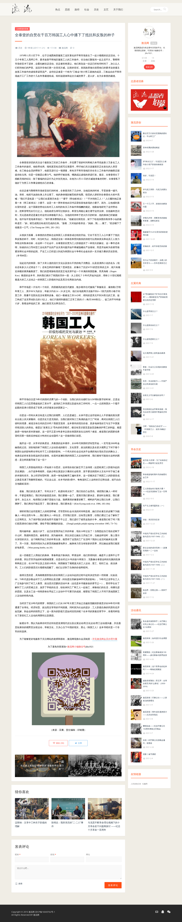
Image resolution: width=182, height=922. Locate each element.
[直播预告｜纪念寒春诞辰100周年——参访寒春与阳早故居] (136, 655)
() (59, 743)
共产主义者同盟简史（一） (154, 505)
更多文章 (149, 67)
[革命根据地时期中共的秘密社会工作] (136, 477)
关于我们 (118, 9)
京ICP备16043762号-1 (45, 911)
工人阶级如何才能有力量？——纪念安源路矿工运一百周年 (155, 491)
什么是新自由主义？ (151, 325)
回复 (153, 61)
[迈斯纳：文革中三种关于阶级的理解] (32, 808)
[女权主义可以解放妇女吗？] (136, 397)
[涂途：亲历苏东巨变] (136, 522)
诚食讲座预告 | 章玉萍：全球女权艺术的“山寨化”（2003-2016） (155, 683)
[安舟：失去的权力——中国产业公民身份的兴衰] (136, 383)
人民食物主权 (136, 784)
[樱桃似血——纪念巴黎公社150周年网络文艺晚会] (136, 728)
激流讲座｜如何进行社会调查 (155, 638)
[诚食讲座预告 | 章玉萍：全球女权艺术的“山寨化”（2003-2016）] (136, 683)
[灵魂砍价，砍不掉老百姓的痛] (136, 248)
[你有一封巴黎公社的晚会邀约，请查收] (136, 742)
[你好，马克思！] (136, 178)
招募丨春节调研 (149, 754)
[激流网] (23, 8)
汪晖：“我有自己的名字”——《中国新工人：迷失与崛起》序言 (155, 429)
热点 (57, 9)
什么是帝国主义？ (150, 311)
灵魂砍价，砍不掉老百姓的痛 (155, 246)
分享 (79, 743)
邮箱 (53, 854)
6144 (144, 57)
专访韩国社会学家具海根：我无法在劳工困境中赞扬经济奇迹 (155, 412)
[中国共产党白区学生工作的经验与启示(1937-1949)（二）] (136, 564)
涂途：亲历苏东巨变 (151, 519)
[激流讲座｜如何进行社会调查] (136, 641)
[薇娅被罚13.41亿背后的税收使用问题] (136, 234)
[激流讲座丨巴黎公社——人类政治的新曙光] (136, 700)
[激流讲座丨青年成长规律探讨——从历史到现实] (136, 714)
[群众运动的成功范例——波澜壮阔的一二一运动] (136, 550)
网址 (88, 854)
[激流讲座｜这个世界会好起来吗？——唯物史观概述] (136, 669)
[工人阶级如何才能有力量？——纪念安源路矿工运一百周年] (136, 491)
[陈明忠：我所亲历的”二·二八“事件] (68, 808)
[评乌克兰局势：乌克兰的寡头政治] (136, 192)
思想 (67, 9)
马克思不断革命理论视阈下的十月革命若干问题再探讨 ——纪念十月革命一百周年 (104, 826)
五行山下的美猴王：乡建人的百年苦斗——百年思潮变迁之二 (155, 263)
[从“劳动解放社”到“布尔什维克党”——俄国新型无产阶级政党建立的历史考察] (136, 296)
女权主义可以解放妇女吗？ (154, 395)
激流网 (65, 47)
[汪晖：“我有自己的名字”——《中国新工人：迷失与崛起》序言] (136, 428)
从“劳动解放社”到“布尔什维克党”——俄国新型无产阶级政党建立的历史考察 (155, 297)
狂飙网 (144, 784)
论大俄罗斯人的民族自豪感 (154, 353)
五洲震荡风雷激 (22, 29)
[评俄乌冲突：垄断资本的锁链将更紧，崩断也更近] (136, 220)
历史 (96, 9)
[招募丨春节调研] (136, 757)
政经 (77, 9)
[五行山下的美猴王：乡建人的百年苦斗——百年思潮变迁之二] (136, 262)
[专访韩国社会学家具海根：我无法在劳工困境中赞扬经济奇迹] (136, 411)
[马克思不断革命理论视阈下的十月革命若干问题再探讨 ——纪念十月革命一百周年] (105, 808)
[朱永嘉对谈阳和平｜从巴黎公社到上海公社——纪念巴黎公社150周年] (136, 623)
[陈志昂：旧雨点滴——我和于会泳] (136, 592)
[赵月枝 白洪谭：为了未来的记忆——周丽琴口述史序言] (136, 463)
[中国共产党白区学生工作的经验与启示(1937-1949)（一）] (136, 578)
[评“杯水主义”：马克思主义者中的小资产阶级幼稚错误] (136, 164)
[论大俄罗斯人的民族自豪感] (136, 355)
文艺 (106, 9)
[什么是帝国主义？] (136, 313)
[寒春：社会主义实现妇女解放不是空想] (136, 369)
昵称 (17, 854)
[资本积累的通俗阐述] (136, 150)
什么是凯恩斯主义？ (151, 339)
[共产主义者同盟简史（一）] (136, 508)
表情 (20, 883)
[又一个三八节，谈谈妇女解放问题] (136, 206)
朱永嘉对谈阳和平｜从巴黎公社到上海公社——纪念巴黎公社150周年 (155, 624)
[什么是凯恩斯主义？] (136, 341)
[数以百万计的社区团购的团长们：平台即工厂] (136, 136)
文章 (145, 61)
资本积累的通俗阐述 (151, 147)
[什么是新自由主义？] (136, 327)
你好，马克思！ (149, 175)
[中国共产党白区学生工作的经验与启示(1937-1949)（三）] (136, 536)
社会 (86, 9)
